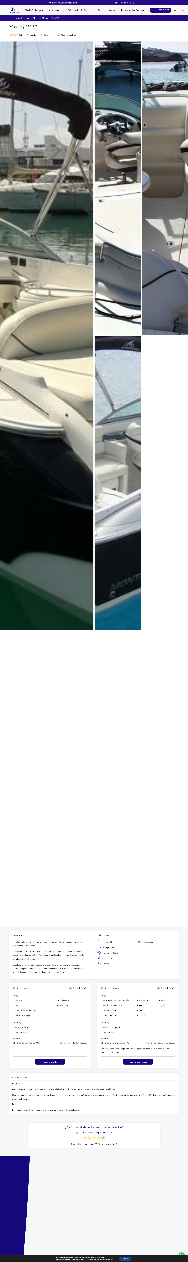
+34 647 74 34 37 (126, 3)
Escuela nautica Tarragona (132, 10)
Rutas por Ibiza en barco (78, 10)
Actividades (54, 10)
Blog (100, 10)
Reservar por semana (138, 1062)
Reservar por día (50, 1062)
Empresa (111, 10)
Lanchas (37, 18)
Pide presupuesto (161, 10)
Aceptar (125, 1259)
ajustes (110, 1260)
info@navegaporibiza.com (64, 3)
